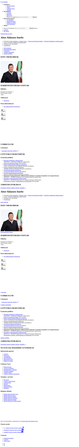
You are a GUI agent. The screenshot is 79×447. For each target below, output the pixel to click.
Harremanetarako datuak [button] (10, 49)
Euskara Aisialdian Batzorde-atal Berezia (14, 167)
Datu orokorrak (4, 202)
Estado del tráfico (8, 386)
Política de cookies (11, 22)
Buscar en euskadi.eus (12, 17)
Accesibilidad (10, 20)
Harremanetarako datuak (7, 232)
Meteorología (7, 385)
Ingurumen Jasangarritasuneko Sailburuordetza (15, 178)
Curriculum (3, 292)
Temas (8, 7)
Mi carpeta (6, 31)
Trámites (9, 10)
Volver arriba (7, 441)
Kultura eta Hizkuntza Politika (35, 41)
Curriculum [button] (6, 51)
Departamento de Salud (6, 33)
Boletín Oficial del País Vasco (11, 394)
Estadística (6, 388)
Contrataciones (7, 382)
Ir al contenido (4, 2)
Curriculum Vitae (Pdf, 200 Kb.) (9, 151)
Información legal (11, 21)
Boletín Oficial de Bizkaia (10, 397)
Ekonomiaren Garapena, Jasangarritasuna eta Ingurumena (18, 181)
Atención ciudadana (8, 371)
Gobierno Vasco (11, 8)
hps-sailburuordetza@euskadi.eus (12, 106)
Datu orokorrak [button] (7, 48)
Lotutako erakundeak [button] (9, 52)
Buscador (9, 14)
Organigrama (7, 45)
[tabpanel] (39, 69)
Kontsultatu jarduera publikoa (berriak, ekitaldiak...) (13, 188)
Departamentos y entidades (10, 369)
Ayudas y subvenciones (9, 381)
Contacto (9, 12)
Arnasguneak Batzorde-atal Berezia (12, 170)
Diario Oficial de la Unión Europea (12, 401)
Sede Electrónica (11, 24)
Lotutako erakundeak (6, 304)
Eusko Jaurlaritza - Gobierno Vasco (18, 41)
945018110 (6, 100)
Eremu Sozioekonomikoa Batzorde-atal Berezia (15, 164)
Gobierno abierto (8, 372)
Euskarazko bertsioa (9, 438)
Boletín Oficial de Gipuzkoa (10, 398)
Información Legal (8, 359)
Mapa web (9, 15)
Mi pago (6, 384)
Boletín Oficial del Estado (10, 399)
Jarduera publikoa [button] (8, 53)
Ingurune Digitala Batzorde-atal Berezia (13, 173)
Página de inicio (11, 6)
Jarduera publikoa (5, 338)
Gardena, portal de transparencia (11, 374)
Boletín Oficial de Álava (10, 395)
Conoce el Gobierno (9, 368)
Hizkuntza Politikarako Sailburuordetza (53, 41)
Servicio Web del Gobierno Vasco (29, 421)
